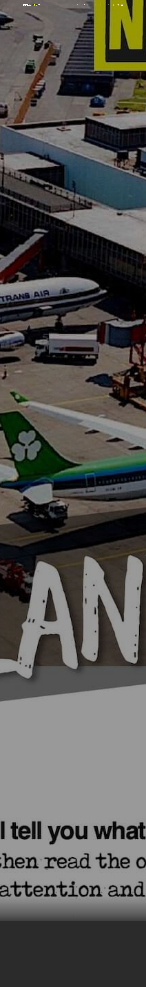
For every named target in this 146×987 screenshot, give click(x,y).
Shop (96, 4)
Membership (85, 4)
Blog (92, 4)
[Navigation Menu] (122, 5)
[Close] (144, 950)
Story (78, 4)
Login (101, 4)
